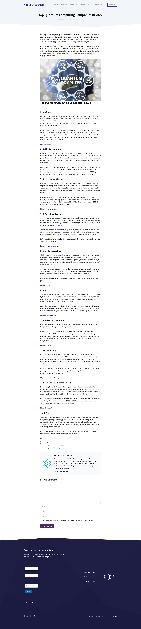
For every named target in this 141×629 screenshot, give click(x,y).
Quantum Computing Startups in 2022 (53, 446)
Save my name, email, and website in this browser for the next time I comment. (68, 521)
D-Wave (71, 218)
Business (44, 442)
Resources (98, 5)
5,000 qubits (92, 234)
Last (26, 578)
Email (27, 582)
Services (64, 5)
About (82, 5)
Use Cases (73, 5)
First (26, 571)
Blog (89, 5)
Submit (28, 591)
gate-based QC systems (54, 225)
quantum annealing (61, 218)
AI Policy (91, 616)
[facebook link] (114, 575)
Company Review (53, 442)
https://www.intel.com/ (48, 315)
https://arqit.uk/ (45, 285)
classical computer (70, 334)
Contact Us (29, 603)
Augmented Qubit (34, 4)
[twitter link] (109, 575)
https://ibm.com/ (46, 408)
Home (56, 5)
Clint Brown (78, 19)
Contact (112, 5)
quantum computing (47, 42)
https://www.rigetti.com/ (48, 209)
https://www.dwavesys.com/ (49, 246)
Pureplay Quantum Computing (51, 448)
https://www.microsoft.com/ (49, 378)
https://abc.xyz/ (45, 345)
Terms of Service (112, 616)
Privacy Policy (100, 616)
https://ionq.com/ (46, 144)
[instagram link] (105, 575)
